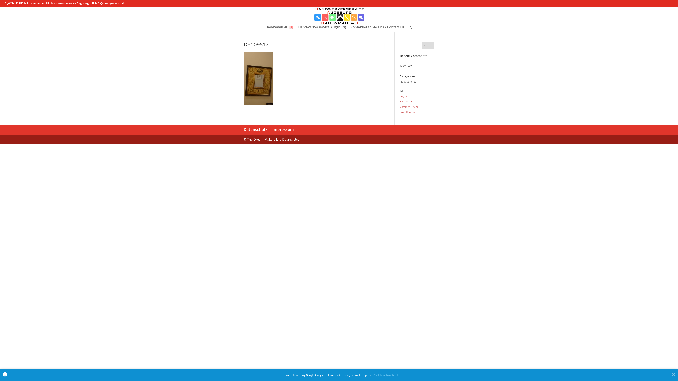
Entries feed (407, 101)
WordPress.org (408, 112)
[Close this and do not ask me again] (673, 375)
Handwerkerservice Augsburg (322, 27)
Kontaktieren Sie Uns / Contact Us (377, 27)
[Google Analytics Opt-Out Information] (5, 375)
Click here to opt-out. (386, 375)
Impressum (283, 129)
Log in (403, 96)
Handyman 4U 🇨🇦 (280, 27)
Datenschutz (255, 129)
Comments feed (409, 106)
